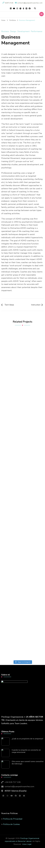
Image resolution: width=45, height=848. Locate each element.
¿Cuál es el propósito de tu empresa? (27, 739)
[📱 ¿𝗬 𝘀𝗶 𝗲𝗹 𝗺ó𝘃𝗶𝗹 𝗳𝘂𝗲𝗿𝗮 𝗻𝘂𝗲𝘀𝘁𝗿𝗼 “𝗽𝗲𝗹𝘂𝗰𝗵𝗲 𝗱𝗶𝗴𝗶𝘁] (22, 406)
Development (23, 31)
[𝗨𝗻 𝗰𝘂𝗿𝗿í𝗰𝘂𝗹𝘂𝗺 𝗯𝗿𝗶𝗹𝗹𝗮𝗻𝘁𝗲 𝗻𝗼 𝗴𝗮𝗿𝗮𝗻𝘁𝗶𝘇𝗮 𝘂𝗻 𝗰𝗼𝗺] (22, 613)
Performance (36, 31)
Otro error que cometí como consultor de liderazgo (28, 762)
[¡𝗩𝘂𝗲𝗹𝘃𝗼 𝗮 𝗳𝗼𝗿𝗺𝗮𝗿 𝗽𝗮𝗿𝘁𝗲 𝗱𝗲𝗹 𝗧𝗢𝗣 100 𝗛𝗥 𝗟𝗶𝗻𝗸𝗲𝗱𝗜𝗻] (22, 510)
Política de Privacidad (12, 819)
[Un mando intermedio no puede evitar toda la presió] (22, 556)
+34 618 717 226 (13, 782)
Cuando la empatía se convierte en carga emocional (26, 751)
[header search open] (35, 8)
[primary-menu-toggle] (41, 14)
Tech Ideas (9, 304)
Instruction (35, 304)
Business (5, 31)
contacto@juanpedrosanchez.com (19, 786)
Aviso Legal (26, 844)
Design (13, 31)
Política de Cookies (11, 824)
